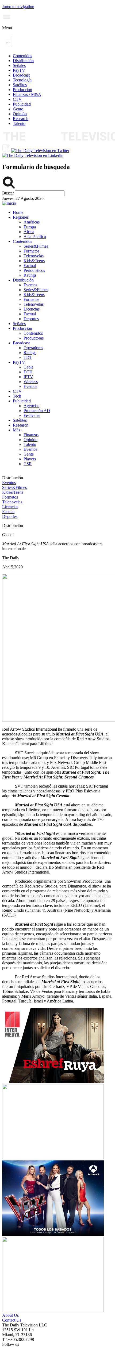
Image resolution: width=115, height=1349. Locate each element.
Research (20, 118)
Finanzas (31, 434)
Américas (32, 222)
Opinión (20, 113)
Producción (22, 89)
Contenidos (22, 55)
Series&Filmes (36, 246)
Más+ (17, 430)
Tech (17, 396)
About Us (10, 1315)
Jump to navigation (18, 6)
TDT (28, 357)
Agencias (31, 405)
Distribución (23, 60)
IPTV (28, 376)
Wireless (31, 381)
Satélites (20, 84)
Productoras (34, 338)
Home (18, 212)
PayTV (19, 70)
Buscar (8, 193)
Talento (19, 123)
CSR (28, 463)
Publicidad (22, 104)
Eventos (30, 285)
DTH (28, 372)
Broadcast (21, 75)
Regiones (21, 217)
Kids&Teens (34, 260)
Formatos (31, 251)
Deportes (31, 318)
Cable (28, 367)
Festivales (32, 415)
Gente (18, 109)
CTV (17, 99)
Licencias (32, 309)
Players (30, 459)
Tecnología (22, 80)
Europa (30, 227)
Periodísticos (34, 270)
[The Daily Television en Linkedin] (32, 155)
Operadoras (33, 347)
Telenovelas (34, 256)
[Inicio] (9, 203)
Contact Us (11, 1320)
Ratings (30, 275)
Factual (30, 265)
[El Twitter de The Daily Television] (40, 150)
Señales (19, 65)
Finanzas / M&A (27, 94)
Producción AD (37, 410)
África (29, 231)
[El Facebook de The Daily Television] (6, 150)
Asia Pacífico (35, 236)
